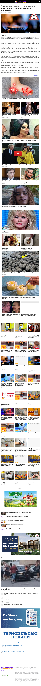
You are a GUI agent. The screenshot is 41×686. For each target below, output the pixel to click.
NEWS (3, 330)
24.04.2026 (29, 338)
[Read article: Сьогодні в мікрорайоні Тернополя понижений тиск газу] (34, 427)
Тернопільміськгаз (17, 72)
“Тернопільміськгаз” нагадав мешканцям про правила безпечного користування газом (34, 351)
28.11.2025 (16, 435)
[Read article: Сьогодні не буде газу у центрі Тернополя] (34, 378)
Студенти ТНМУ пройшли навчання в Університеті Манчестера (17, 528)
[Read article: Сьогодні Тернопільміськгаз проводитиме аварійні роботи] (21, 475)
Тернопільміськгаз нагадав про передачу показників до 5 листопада (7, 482)
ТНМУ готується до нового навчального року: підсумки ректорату (17, 516)
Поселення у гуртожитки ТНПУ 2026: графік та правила (13, 601)
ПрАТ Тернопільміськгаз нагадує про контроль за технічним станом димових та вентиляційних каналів (6, 402)
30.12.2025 (29, 371)
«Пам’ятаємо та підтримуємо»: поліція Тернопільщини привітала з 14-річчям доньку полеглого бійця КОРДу (21, 594)
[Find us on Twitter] (3, 670)
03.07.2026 (3, 336)
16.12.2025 (29, 385)
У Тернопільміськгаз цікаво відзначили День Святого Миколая (6, 418)
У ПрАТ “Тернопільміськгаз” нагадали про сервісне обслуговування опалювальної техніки (21, 449)
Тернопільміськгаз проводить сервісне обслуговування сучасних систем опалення (33, 482)
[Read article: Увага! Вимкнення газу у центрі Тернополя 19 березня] (7, 345)
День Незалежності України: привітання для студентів (13, 604)
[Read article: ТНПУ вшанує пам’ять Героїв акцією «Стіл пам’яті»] (3, 521)
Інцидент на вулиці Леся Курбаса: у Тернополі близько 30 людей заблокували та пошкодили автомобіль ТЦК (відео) (18, 589)
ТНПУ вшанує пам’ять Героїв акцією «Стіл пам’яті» (15, 520)
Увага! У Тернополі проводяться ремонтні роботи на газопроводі (21, 401)
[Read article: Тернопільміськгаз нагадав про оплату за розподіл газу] (7, 459)
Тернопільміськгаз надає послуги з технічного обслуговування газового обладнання (19, 385)
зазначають (9, 42)
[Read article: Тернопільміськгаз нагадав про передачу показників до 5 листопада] (7, 475)
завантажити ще (20, 488)
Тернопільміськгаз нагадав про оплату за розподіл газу (7, 465)
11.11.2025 (29, 451)
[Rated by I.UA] (9, 675)
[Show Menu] (1, 1)
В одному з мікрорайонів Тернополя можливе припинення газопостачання (6, 434)
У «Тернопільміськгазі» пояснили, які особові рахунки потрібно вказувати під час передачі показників (20, 334)
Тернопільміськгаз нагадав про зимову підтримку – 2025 (20, 433)
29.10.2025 (16, 483)
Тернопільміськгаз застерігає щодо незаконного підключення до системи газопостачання (34, 402)
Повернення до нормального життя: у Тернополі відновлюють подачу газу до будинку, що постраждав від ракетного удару (33, 335)
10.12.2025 (16, 403)
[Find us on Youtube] (8, 670)
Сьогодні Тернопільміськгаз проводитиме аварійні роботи (20, 481)
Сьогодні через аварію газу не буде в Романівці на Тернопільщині (33, 465)
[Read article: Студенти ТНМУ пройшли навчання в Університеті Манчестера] (3, 529)
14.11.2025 (16, 452)
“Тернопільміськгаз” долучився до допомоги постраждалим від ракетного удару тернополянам (21, 418)
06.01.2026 (16, 369)
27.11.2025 (29, 435)
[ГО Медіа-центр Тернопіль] (4, 675)
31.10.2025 (3, 484)
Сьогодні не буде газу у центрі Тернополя (33, 384)
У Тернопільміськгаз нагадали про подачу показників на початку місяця (33, 418)
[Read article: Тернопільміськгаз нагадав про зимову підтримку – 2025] (21, 427)
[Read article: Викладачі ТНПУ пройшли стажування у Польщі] (3, 525)
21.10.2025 (29, 484)
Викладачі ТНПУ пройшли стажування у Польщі (14, 524)
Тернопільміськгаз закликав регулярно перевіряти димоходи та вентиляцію (6, 367)
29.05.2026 (16, 337)
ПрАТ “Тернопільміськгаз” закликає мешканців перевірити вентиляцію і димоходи (21, 367)
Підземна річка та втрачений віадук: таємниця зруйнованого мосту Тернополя (17, 597)
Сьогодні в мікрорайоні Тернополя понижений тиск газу (34, 433)
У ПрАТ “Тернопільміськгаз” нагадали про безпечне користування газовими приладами (20, 466)
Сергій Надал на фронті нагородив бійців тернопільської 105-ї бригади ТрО (19, 512)
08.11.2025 (16, 469)
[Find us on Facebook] (1, 670)
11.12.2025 (3, 405)
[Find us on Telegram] (5, 670)
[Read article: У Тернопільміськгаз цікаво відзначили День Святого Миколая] (7, 412)
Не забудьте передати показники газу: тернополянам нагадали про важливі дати (7, 334)
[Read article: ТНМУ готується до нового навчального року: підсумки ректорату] (3, 517)
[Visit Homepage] (20, 2)
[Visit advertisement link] (20, 499)
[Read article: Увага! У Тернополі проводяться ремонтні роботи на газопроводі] (21, 395)
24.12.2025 (3, 389)
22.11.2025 (3, 451)
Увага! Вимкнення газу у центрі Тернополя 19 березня (7, 351)
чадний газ (23, 72)
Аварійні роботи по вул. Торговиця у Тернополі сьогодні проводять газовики (34, 449)
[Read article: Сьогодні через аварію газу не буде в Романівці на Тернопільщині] (34, 459)
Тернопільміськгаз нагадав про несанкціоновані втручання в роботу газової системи (20, 351)
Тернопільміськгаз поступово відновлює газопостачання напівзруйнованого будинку (6, 449)
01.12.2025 (3, 436)
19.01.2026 (3, 369)
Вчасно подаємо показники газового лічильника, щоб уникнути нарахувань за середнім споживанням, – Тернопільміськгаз (33, 368)
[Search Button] (39, 1)
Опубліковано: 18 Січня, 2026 (6, 12)
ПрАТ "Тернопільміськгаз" (8, 72)
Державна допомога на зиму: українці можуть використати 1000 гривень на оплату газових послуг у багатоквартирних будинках (7, 385)
